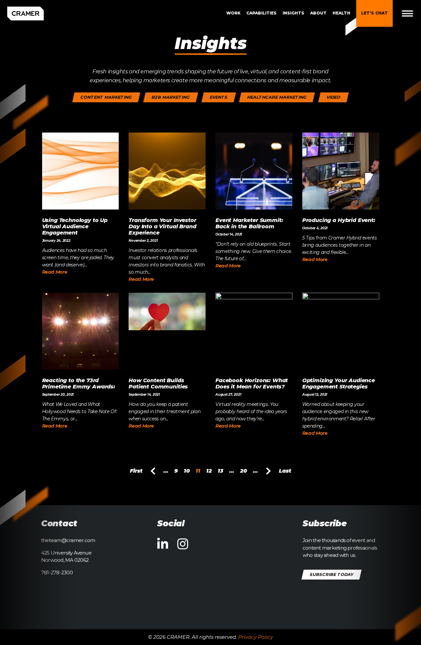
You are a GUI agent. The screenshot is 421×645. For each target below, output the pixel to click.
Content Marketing (106, 97)
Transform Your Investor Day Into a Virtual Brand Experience (162, 226)
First (136, 471)
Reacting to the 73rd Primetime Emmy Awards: (78, 383)
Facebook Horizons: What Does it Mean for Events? (251, 383)
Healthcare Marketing (277, 97)
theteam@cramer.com (68, 540)
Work (233, 13)
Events (218, 97)
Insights (293, 13)
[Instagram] (182, 544)
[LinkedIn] (162, 544)
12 (209, 471)
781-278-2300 (57, 572)
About (318, 13)
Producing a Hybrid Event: (338, 220)
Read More (54, 272)
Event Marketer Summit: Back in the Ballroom (249, 223)
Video (333, 97)
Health (341, 13)
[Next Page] (268, 471)
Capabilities (261, 13)
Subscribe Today (332, 574)
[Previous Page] (153, 471)
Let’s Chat (374, 13)
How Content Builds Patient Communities (158, 383)
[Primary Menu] (412, 13)
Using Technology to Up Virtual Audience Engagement (75, 226)
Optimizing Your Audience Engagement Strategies (338, 383)
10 (187, 471)
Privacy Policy (255, 637)
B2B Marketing (170, 97)
